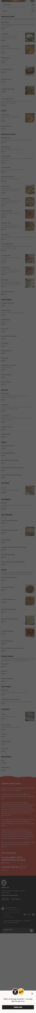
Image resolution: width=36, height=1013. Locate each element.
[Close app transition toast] (32, 993)
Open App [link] (18, 1007)
